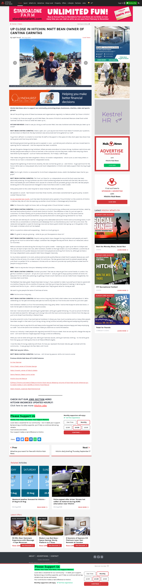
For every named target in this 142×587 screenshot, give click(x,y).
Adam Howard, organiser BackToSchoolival (25, 389)
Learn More (121, 250)
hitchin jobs (40, 405)
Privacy (40, 559)
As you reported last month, (20, 199)
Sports (98, 249)
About (32, 556)
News (20, 3)
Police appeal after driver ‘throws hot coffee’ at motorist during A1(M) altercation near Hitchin (69, 501)
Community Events (102, 330)
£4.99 (77, 427)
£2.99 (68, 427)
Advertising (42, 556)
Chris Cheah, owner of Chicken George (23, 366)
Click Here (112, 202)
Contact (54, 556)
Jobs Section (36, 399)
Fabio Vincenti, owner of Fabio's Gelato (23, 370)
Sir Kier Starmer (15, 362)
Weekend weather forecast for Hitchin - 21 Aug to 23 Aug (29, 500)
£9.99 (86, 427)
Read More (41, 507)
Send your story (82, 24)
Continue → (77, 432)
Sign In (120, 3)
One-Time (70, 422)
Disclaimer (46, 559)
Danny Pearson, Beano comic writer (22, 374)
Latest (107, 210)
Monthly (84, 422)
